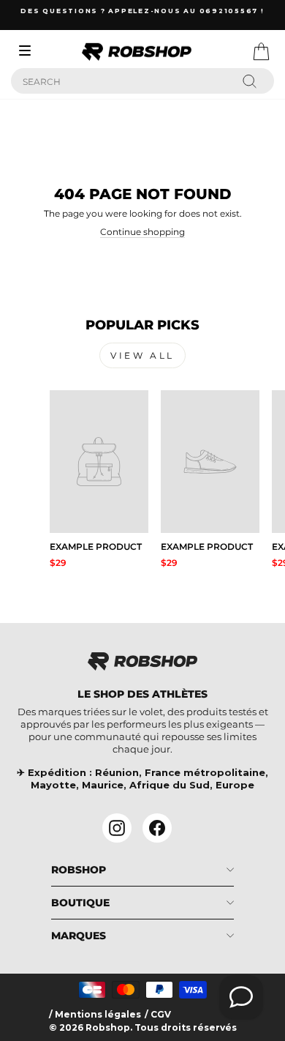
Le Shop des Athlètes (142, 694)
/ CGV (158, 1015)
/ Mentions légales (95, 1015)
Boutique (80, 902)
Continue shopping (142, 232)
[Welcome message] (241, 997)
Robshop (78, 869)
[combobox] (142, 81)
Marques (78, 935)
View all (142, 355)
